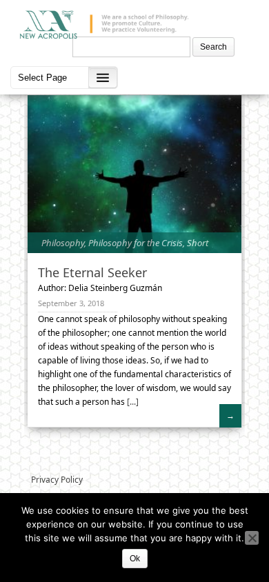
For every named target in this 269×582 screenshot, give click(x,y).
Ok (135, 558)
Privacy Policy (57, 479)
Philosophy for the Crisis (135, 243)
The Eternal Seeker (92, 272)
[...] (132, 402)
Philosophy (62, 243)
